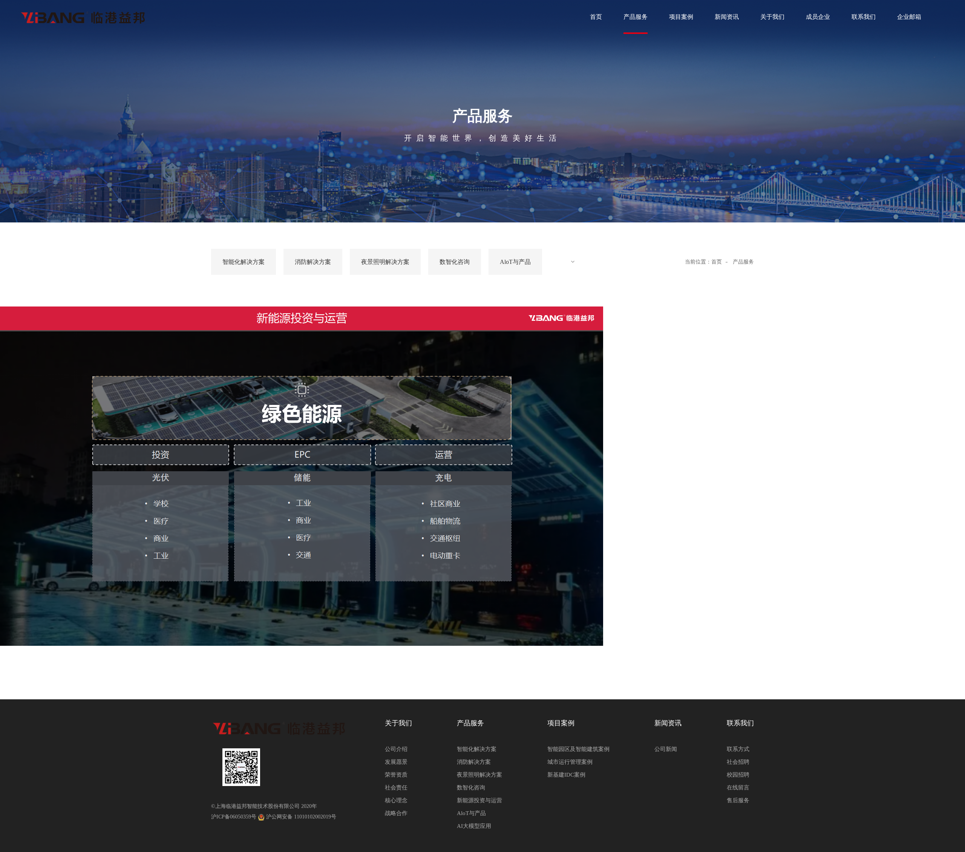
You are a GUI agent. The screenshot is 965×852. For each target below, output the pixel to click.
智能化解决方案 (243, 262)
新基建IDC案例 (566, 775)
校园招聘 (738, 775)
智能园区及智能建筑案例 (578, 749)
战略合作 (396, 813)
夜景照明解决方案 (385, 262)
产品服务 (635, 17)
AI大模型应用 (474, 826)
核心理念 (396, 800)
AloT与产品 (515, 262)
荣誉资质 (396, 775)
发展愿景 (396, 762)
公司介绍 (396, 749)
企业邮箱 (909, 17)
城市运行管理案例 (570, 762)
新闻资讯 (727, 17)
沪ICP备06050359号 (233, 817)
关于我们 (772, 17)
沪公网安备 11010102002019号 (301, 817)
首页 (596, 17)
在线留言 (738, 788)
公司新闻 (665, 749)
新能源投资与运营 (479, 800)
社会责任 (396, 788)
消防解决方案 (313, 262)
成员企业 (818, 17)
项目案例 (681, 17)
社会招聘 (738, 762)
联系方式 (738, 749)
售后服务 (738, 800)
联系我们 (864, 17)
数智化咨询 (455, 262)
